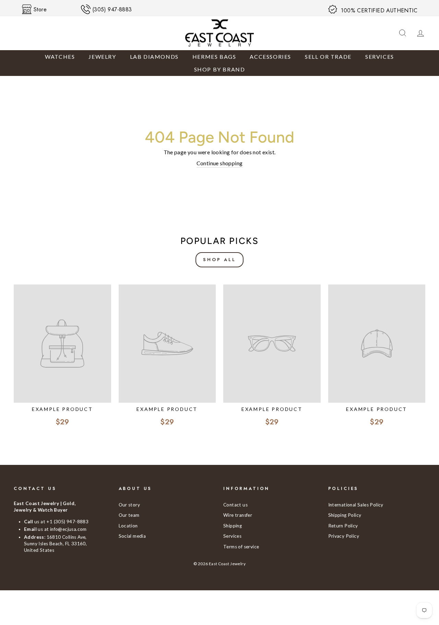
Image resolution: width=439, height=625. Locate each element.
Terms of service (241, 546)
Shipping (232, 525)
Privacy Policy (343, 536)
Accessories (270, 56)
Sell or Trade (328, 56)
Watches (60, 56)
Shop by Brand (219, 69)
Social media (132, 536)
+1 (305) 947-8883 (67, 521)
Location (128, 525)
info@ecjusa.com (68, 529)
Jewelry (102, 56)
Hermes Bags (214, 56)
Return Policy (343, 525)
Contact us (235, 504)
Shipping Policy (344, 515)
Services (379, 56)
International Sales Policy (355, 504)
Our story (129, 504)
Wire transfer (237, 515)
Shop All (219, 259)
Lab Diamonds (154, 56)
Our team (129, 515)
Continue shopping (220, 163)
